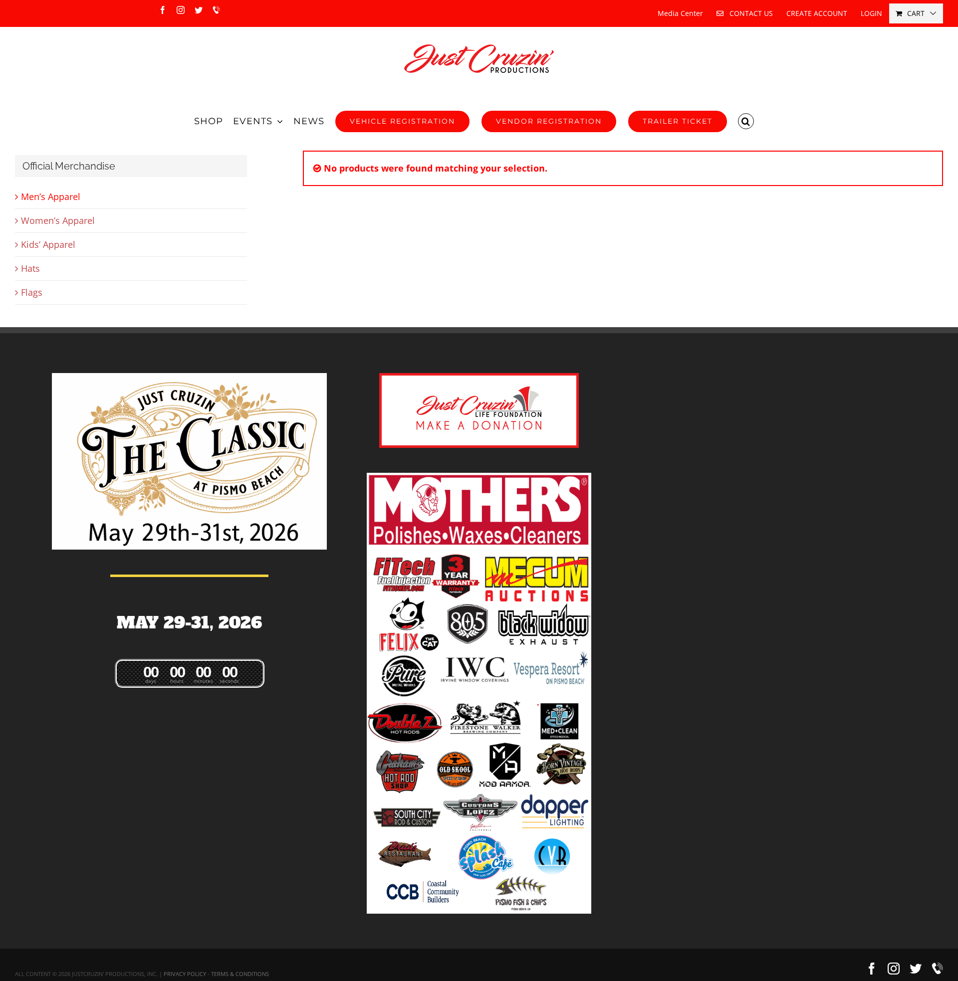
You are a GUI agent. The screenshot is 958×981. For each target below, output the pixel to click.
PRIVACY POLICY (185, 974)
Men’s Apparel (50, 196)
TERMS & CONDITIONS (240, 974)
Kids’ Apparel (48, 244)
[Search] (746, 121)
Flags (31, 292)
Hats (30, 268)
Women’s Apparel (58, 220)
